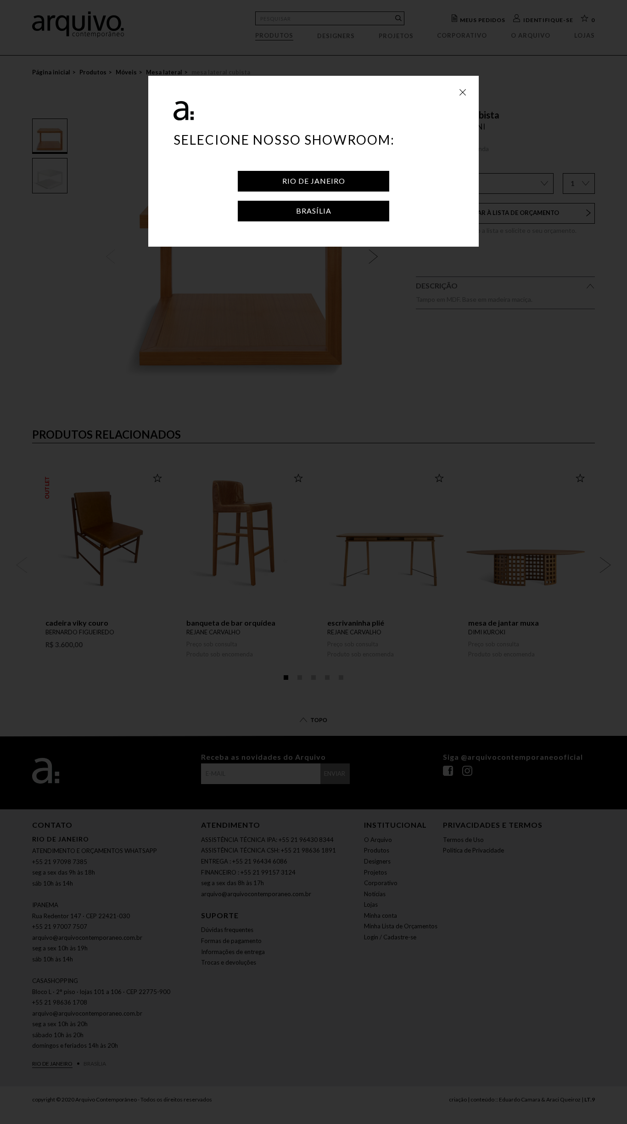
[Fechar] (462, 91)
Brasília (313, 210)
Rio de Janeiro (313, 180)
